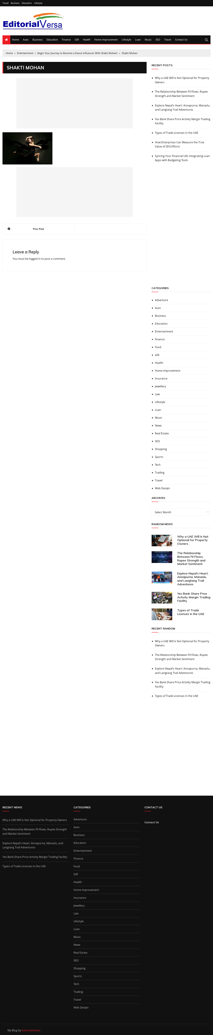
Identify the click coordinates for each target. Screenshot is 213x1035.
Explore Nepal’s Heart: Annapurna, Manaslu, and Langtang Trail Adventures (182, 108)
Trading (159, 472)
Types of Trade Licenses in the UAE (176, 133)
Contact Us (181, 39)
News (158, 425)
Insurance (161, 378)
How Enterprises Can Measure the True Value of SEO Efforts (179, 144)
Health (86, 39)
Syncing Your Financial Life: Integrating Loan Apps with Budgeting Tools (182, 158)
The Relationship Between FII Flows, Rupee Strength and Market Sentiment (181, 94)
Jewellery (160, 386)
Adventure (161, 300)
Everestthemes (31, 1030)
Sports (159, 457)
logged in (35, 259)
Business (15, 3)
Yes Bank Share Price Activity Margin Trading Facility (182, 121)
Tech (158, 464)
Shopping (161, 449)
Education (27, 3)
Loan (138, 39)
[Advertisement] (74, 103)
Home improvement (106, 39)
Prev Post (38, 229)
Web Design (162, 488)
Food (158, 347)
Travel (5, 3)
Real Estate (162, 433)
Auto (25, 39)
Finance (66, 39)
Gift (77, 39)
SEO (158, 39)
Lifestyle (38, 3)
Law (157, 394)
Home (15, 39)
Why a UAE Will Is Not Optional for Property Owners (182, 80)
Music (148, 39)
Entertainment (164, 331)
